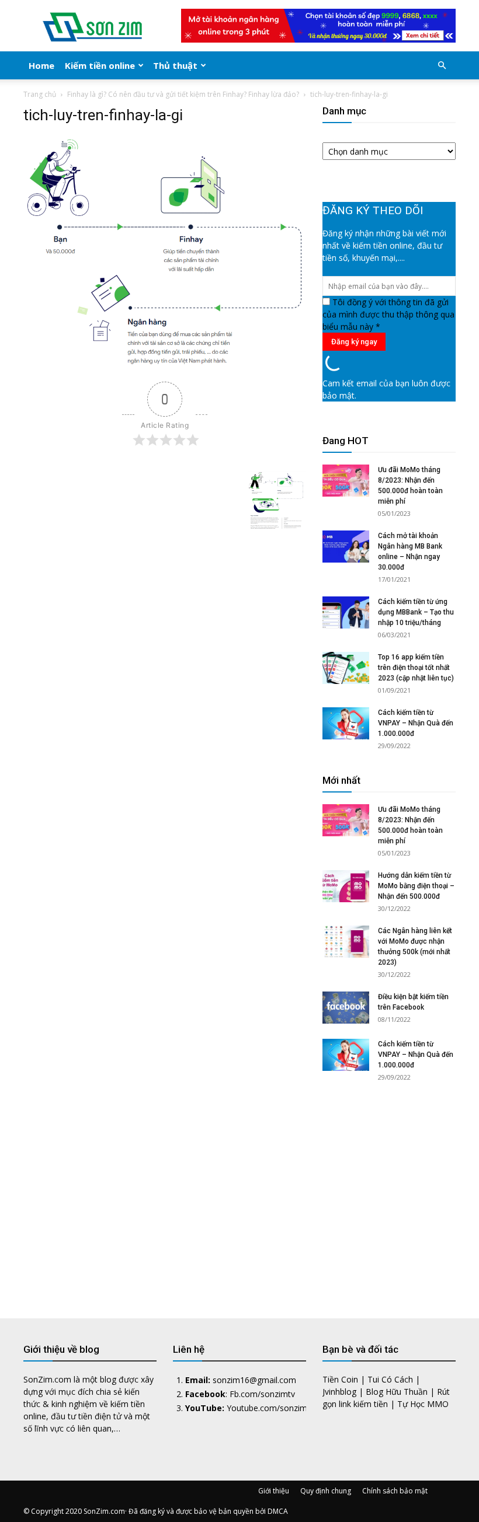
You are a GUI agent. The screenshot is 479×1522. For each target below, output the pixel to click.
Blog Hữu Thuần (397, 1391)
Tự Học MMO (423, 1403)
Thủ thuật (175, 65)
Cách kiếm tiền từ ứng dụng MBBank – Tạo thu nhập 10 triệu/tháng (416, 612)
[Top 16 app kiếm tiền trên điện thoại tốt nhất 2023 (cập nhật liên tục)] (345, 668)
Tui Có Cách (390, 1379)
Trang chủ (39, 94)
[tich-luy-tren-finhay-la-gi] (164, 364)
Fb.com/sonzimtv (262, 1393)
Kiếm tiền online (100, 65)
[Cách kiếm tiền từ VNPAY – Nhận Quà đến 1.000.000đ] (345, 723)
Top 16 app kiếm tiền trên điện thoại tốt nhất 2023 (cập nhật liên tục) (416, 667)
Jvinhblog (339, 1391)
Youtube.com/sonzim (267, 1407)
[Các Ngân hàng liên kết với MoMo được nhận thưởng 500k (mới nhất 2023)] (345, 942)
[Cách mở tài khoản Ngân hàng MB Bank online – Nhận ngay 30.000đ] (345, 546)
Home (41, 65)
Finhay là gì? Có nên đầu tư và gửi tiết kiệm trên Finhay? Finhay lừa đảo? (183, 94)
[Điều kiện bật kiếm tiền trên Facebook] (345, 1008)
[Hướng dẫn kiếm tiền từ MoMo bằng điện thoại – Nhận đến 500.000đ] (345, 886)
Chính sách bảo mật (395, 1491)
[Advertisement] (389, 1190)
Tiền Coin (340, 1379)
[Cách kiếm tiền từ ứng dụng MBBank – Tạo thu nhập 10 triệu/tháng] (345, 612)
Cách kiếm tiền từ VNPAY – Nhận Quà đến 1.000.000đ (415, 723)
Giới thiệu (273, 1491)
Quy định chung (325, 1491)
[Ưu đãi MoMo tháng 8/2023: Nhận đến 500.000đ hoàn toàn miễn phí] (345, 481)
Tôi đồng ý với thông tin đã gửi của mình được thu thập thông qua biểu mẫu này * (388, 314)
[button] (442, 65)
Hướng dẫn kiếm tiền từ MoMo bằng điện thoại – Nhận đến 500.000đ (416, 885)
